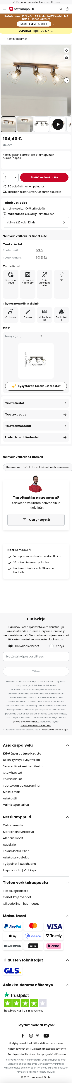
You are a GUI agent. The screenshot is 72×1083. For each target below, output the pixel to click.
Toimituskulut (12, 779)
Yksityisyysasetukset (20, 1043)
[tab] (36, 775)
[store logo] (23, 8)
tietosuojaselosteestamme (36, 725)
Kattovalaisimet (17, 39)
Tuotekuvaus (15, 414)
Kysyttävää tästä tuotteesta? (39, 386)
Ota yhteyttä (12, 772)
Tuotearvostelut (18, 426)
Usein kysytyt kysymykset (21, 760)
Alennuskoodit (13, 838)
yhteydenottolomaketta (26, 721)
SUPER (33, 23)
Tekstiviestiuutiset (16, 851)
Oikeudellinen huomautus (21, 904)
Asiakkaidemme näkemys (28, 984)
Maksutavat (11, 792)
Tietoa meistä (13, 825)
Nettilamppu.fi (17, 817)
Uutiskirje (9, 844)
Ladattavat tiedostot (22, 437)
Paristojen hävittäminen (21, 1054)
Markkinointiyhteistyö (18, 832)
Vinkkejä (30, 870)
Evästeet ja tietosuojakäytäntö (49, 1048)
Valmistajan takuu (16, 805)
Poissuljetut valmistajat (55, 729)
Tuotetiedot (15, 403)
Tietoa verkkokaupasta (25, 882)
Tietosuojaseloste (15, 891)
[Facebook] (25, 1036)
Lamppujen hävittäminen (51, 1054)
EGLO (39, 250)
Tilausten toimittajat (23, 960)
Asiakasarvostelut (16, 857)
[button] (8, 124)
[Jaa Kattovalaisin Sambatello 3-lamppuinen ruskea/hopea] (66, 57)
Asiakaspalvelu (18, 745)
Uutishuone (28, 864)
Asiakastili (10, 798)
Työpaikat (10, 864)
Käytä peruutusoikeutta (22, 753)
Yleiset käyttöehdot (17, 897)
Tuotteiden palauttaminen (22, 785)
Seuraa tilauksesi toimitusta (22, 766)
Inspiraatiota (12, 870)
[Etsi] (61, 8)
